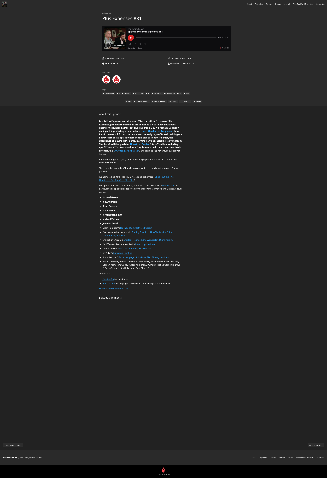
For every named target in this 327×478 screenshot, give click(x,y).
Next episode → (315, 445)
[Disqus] (141, 335)
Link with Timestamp (180, 58)
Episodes (259, 4)
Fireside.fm (108, 278)
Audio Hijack (108, 283)
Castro (174, 102)
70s (180, 93)
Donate (278, 4)
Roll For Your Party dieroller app (135, 248)
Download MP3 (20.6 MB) (182, 63)
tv (119, 93)
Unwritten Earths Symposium (157, 131)
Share (198, 102)
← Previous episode (13, 445)
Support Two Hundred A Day (113, 288)
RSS (129, 102)
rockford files (139, 93)
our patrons (168, 185)
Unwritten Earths (139, 144)
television (127, 93)
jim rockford (157, 93)
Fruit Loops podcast (145, 244)
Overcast (186, 102)
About (249, 4)
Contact (269, 4)
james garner (170, 93)
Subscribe (320, 4)
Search (287, 4)
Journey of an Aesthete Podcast (136, 227)
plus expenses (109, 93)
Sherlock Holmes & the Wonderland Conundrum (148, 239)
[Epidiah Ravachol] (106, 80)
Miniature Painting (122, 252)
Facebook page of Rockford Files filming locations (144, 257)
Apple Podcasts (142, 102)
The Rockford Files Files (303, 4)
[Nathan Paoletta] (116, 80)
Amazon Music (160, 102)
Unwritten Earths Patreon (126, 150)
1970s (187, 93)
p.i (148, 93)
